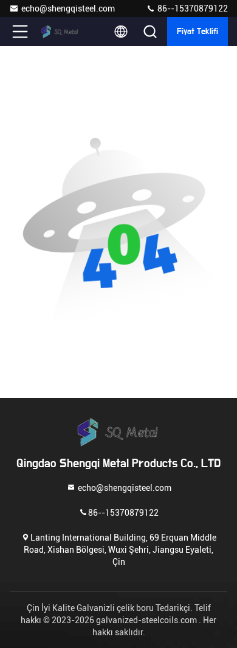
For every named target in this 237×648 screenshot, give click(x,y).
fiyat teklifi (197, 31)
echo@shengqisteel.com (68, 8)
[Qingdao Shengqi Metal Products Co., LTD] (60, 31)
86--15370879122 (192, 8)
